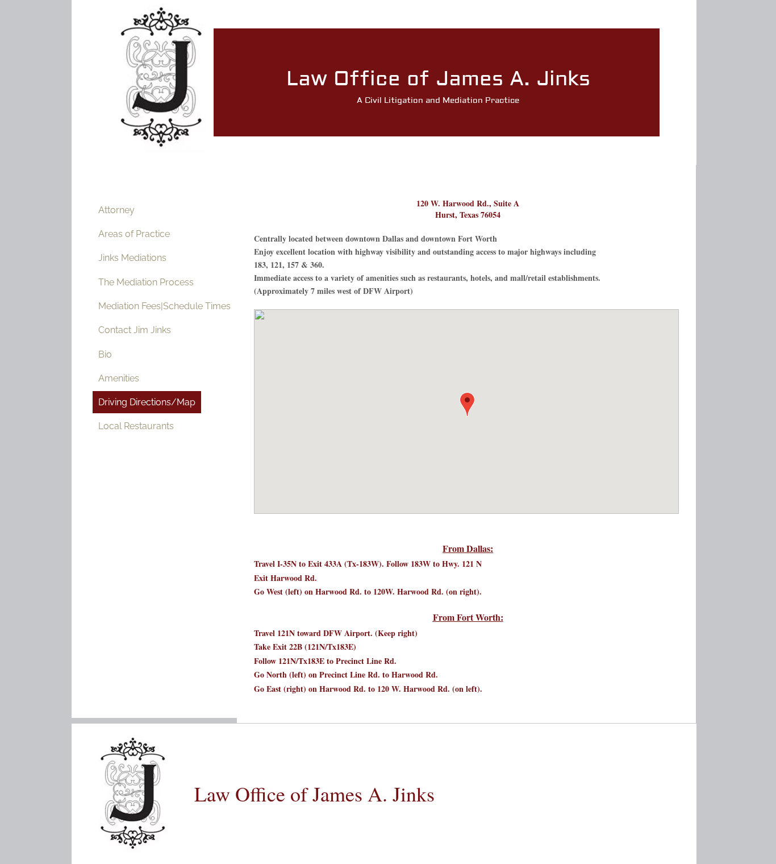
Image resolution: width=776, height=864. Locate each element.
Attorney (116, 210)
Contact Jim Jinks (134, 330)
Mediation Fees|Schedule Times (164, 306)
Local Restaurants (136, 426)
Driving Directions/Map (146, 402)
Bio (105, 354)
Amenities (118, 378)
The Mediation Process (146, 282)
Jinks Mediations (132, 257)
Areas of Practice (134, 234)
